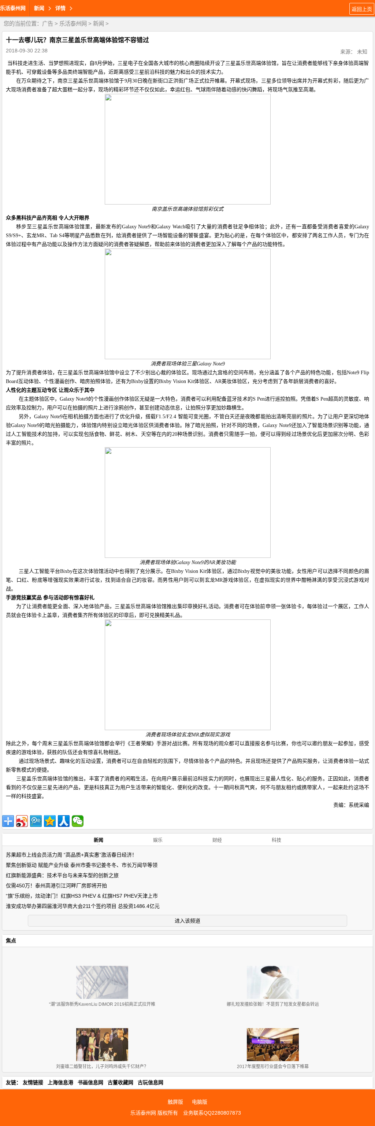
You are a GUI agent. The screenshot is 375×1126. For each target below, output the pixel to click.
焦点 (11, 940)
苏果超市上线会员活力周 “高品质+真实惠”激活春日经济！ (71, 855)
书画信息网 (90, 1082)
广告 (47, 24)
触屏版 (175, 1102)
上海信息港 (60, 1082)
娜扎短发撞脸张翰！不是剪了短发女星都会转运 (273, 1004)
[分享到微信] (77, 821)
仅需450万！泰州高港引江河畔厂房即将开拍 (56, 885)
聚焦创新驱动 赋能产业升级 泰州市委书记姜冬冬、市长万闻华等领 (81, 865)
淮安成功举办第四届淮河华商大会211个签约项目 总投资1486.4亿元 (83, 906)
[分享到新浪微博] (22, 821)
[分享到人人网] (64, 821)
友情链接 (33, 1082)
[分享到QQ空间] (50, 821)
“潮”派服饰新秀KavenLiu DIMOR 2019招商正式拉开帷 (102, 1004)
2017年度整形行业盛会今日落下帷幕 (273, 1066)
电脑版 (199, 1102)
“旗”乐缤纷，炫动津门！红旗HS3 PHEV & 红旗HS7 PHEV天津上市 (82, 896)
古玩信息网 (150, 1082)
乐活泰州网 (13, 8)
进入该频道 (187, 921)
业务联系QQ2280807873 (212, 1113)
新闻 (98, 24)
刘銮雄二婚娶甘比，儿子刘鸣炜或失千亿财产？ (102, 1066)
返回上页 (362, 9)
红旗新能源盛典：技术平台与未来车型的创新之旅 (62, 875)
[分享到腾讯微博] (36, 821)
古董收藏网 (120, 1082)
